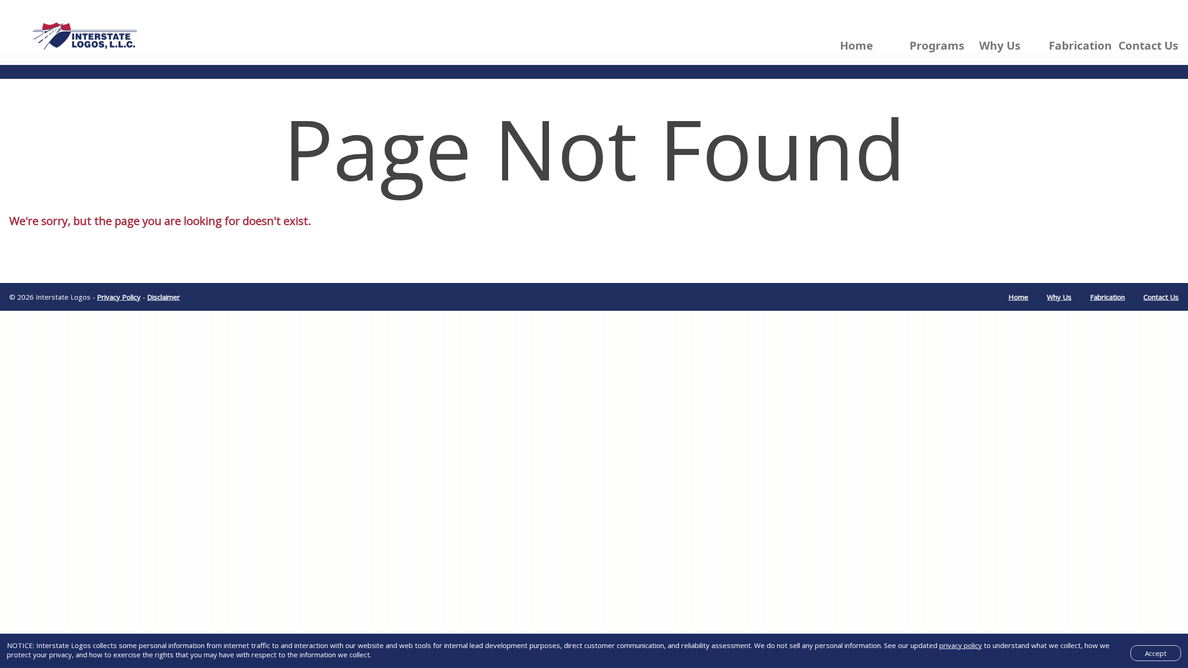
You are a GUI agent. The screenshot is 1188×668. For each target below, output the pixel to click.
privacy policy (960, 645)
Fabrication (1080, 45)
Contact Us (1148, 45)
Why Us (999, 45)
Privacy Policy (119, 297)
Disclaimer (163, 297)
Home (856, 45)
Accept (1156, 653)
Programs (937, 45)
